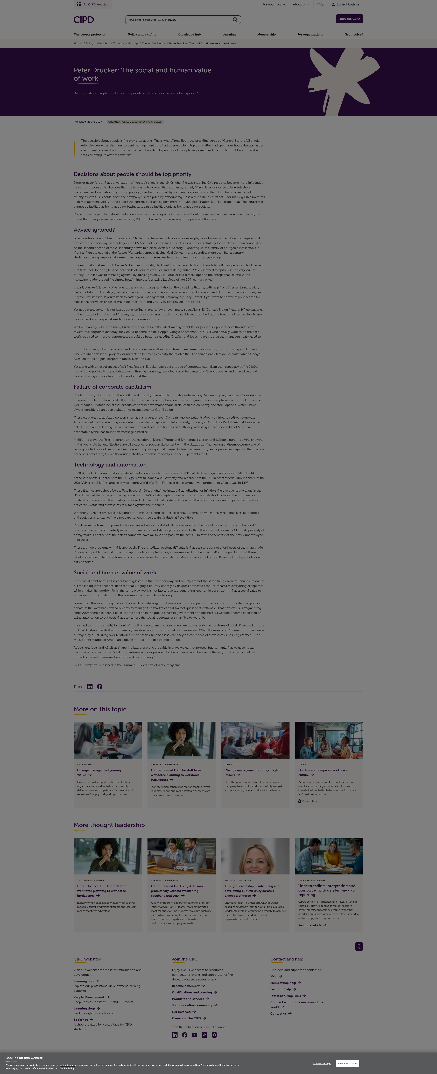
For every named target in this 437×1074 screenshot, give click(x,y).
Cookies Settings (322, 1063)
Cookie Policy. (67, 1068)
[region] (218, 1063)
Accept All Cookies (347, 1063)
